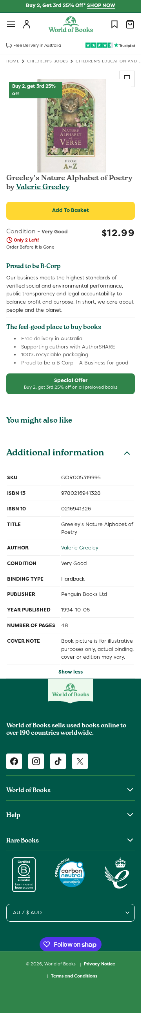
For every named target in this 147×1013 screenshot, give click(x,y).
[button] (11, 24)
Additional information (55, 453)
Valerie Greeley (43, 187)
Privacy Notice (99, 963)
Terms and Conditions (74, 976)
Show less (70, 672)
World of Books (60, 963)
